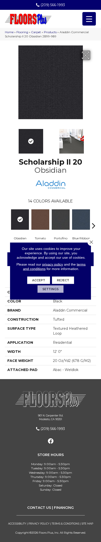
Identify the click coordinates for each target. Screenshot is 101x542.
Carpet (36, 32)
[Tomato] (40, 219)
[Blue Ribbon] (81, 219)
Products (50, 32)
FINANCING (64, 507)
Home (9, 32)
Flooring (22, 32)
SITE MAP (87, 523)
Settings (50, 289)
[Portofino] (60, 219)
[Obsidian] (20, 219)
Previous (7, 138)
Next (93, 138)
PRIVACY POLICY (39, 523)
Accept (38, 280)
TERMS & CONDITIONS (65, 523)
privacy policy (52, 264)
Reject (63, 280)
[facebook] (50, 441)
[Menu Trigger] (89, 19)
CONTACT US (39, 507)
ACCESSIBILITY (17, 523)
